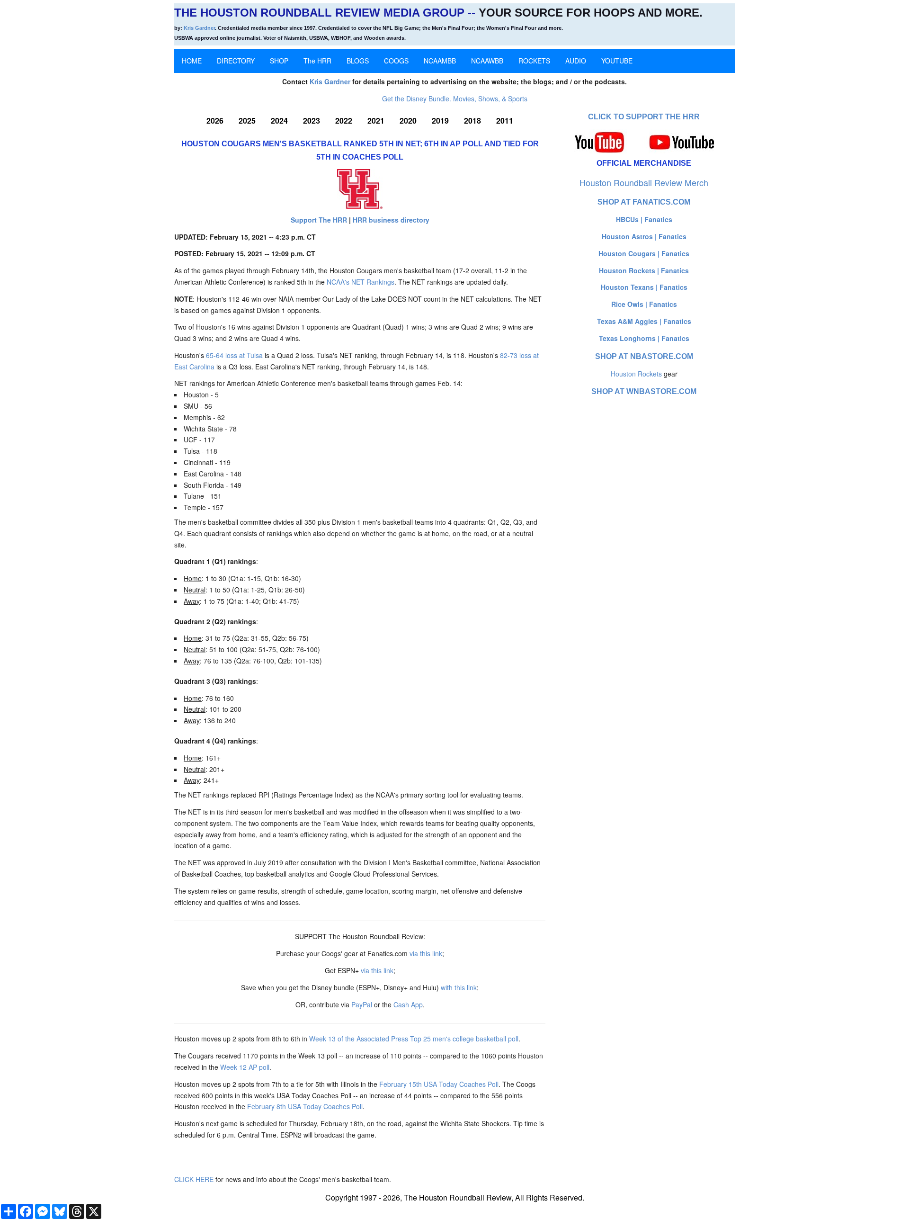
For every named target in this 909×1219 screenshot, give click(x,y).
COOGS (396, 60)
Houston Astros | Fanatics (644, 236)
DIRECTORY (236, 60)
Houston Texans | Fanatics (644, 287)
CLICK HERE (194, 1179)
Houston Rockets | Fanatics (644, 270)
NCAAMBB (440, 60)
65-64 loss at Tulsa (234, 355)
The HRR (317, 60)
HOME (192, 60)
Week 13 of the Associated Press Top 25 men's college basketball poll (413, 1038)
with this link (459, 987)
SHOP (279, 60)
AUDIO (575, 60)
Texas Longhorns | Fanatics (644, 338)
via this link (426, 953)
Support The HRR (319, 219)
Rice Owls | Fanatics (644, 304)
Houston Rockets (636, 373)
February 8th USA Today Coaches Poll (305, 1106)
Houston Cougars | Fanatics (643, 253)
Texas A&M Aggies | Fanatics (644, 321)
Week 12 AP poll (244, 1067)
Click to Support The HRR (644, 117)
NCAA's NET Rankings (360, 282)
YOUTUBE (617, 60)
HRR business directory (391, 219)
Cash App (408, 1004)
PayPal (361, 1004)
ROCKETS (534, 60)
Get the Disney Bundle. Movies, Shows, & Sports (454, 98)
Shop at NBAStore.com (644, 356)
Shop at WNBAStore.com (643, 391)
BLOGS (358, 60)
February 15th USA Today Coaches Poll (439, 1084)
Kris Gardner (199, 28)
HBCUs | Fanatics (644, 219)
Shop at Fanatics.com (643, 202)
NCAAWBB (487, 60)
